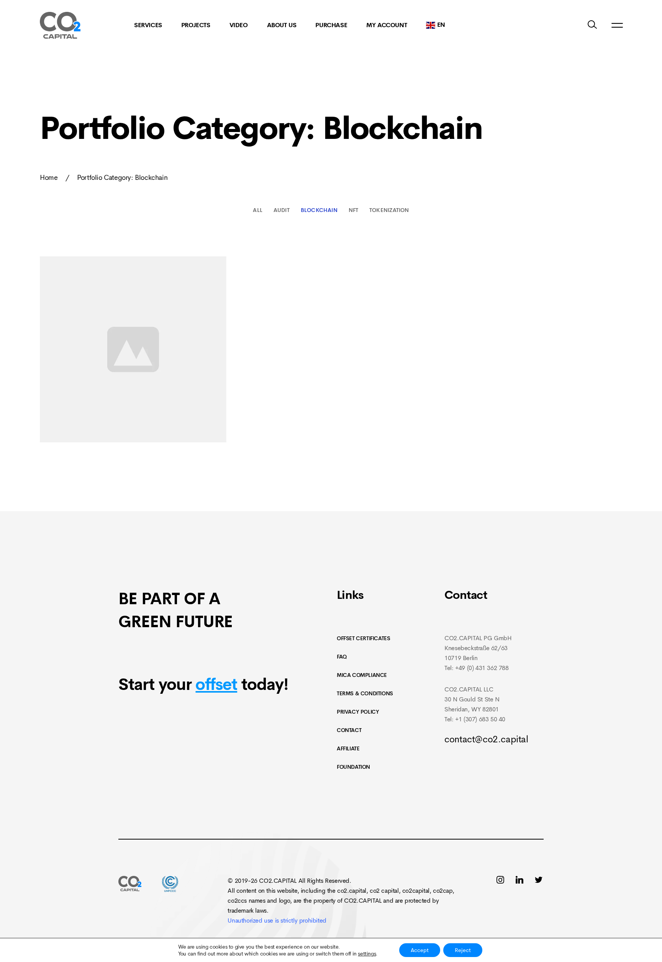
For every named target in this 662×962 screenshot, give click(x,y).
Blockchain (319, 210)
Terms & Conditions (365, 693)
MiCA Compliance (362, 675)
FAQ (342, 656)
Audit (282, 210)
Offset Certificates (363, 638)
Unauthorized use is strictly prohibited (277, 920)
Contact (349, 730)
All (257, 210)
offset (216, 684)
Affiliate (348, 748)
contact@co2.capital (486, 739)
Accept (420, 950)
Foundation (353, 766)
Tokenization (389, 210)
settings (367, 953)
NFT (354, 210)
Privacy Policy (358, 711)
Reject (463, 950)
